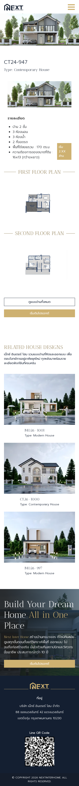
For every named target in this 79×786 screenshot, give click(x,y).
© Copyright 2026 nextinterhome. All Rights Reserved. (39, 779)
